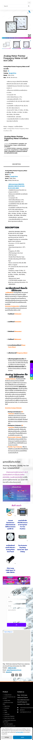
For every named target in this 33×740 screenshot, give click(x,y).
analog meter (19, 148)
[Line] (16, 675)
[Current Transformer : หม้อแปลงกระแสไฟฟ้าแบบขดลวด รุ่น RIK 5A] (10, 512)
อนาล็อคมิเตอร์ (19, 151)
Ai (8, 71)
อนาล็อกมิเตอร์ (7, 146)
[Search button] (28, 6)
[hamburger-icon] (29, 3)
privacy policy (19, 732)
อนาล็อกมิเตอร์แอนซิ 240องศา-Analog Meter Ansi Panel (10, 548)
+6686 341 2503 (12, 668)
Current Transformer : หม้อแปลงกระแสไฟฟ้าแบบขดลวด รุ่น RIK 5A (10, 524)
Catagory (10, 126)
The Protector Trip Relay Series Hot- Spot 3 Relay (22, 548)
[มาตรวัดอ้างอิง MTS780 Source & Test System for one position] (22, 512)
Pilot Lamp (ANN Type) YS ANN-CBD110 (10, 570)
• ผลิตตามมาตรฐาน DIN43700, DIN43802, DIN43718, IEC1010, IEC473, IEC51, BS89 (16, 186)
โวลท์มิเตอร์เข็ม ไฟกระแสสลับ (11, 153)
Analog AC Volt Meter (11, 148)
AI (9, 143)
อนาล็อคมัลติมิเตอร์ (12, 151)
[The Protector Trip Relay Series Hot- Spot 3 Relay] (22, 537)
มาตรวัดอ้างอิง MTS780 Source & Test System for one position (22, 524)
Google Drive (12, 73)
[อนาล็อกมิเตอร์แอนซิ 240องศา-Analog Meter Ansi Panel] (10, 537)
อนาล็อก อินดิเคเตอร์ (22, 145)
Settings (7, 737)
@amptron (9, 672)
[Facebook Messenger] (31, 375)
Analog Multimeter (15, 150)
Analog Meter (21, 143)
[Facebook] (12, 675)
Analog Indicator (14, 143)
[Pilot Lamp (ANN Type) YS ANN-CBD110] (10, 560)
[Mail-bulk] (20, 675)
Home (5, 126)
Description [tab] (16, 164)
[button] (27, 12)
